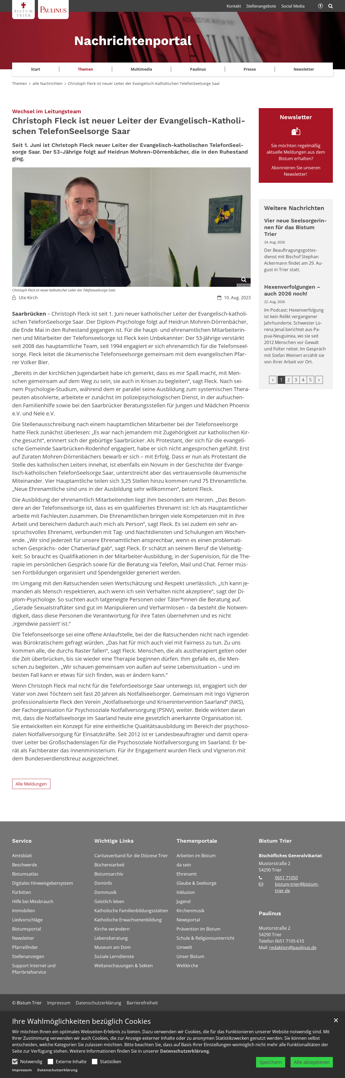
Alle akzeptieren (312, 1062)
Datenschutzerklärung (184, 1051)
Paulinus (270, 913)
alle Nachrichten (48, 83)
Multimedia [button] (141, 69)
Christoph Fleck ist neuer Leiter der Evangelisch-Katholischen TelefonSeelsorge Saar (144, 83)
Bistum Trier (275, 841)
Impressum (22, 1069)
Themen (19, 83)
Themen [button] (85, 69)
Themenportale (197, 841)
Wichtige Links (114, 841)
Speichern (270, 1062)
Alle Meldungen (31, 784)
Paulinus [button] (198, 69)
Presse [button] (250, 69)
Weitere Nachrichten (294, 208)
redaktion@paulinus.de (292, 947)
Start (35, 69)
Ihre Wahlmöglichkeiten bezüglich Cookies (81, 1021)
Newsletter (304, 69)
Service (22, 841)
